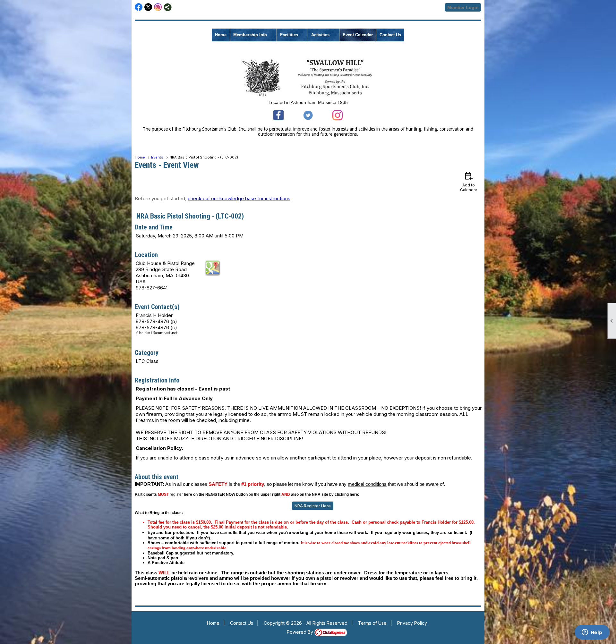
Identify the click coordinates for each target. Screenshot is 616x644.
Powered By (300, 632)
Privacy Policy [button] (412, 623)
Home (221, 34)
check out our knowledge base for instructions (239, 198)
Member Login (463, 7)
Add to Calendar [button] (468, 181)
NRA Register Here (313, 505)
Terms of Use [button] (372, 623)
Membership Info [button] (250, 34)
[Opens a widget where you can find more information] (592, 633)
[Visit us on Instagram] (158, 7)
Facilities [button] (289, 34)
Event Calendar (358, 34)
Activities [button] (320, 34)
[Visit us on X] (148, 7)
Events (157, 157)
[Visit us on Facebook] (139, 7)
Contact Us (390, 34)
